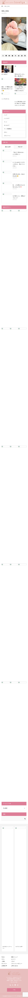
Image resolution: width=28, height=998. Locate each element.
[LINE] (12, 55)
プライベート (7, 135)
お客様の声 (4, 965)
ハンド (5, 115)
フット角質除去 (8, 128)
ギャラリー (4, 963)
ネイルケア (6, 125)
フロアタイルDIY (18, 946)
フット (5, 121)
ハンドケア (6, 118)
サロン (5, 132)
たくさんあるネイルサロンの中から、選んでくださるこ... (19, 164)
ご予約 (14, 989)
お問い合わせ (14, 965)
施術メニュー (14, 957)
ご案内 (3, 961)
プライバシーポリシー (16, 963)
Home (3, 957)
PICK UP (20, 146)
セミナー (13, 959)
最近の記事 (7, 146)
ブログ (13, 961)
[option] (8, 889)
